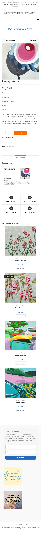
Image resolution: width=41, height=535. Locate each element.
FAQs (26, 524)
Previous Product (10, 40)
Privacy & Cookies (18, 524)
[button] (8, 138)
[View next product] (37, 40)
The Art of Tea (9, 146)
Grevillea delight (20, 260)
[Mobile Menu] (37, 20)
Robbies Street (20, 355)
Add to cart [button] (20, 268)
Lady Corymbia (20, 308)
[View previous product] (3, 40)
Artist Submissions (10, 4)
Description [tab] (20, 157)
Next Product (32, 40)
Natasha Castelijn (14, 144)
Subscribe (20, 457)
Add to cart (20, 133)
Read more (20, 316)
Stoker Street (20, 402)
